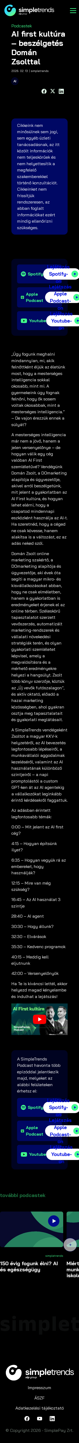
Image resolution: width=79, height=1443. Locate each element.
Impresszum (39, 1387)
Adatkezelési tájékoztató (39, 1408)
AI (14, 81)
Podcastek (21, 25)
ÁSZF (39, 1397)
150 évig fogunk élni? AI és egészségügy (29, 1266)
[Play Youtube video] (39, 1019)
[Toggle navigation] (73, 10)
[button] (70, 1245)
